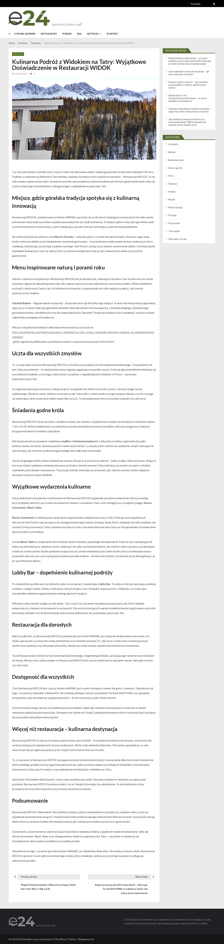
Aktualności (49, 33)
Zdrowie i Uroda (177, 238)
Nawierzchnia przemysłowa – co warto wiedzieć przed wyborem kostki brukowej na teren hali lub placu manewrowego (189, 61)
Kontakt (112, 33)
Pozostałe (174, 223)
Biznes (172, 152)
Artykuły (93, 33)
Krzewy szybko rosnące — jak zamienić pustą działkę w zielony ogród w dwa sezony (188, 85)
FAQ (79, 33)
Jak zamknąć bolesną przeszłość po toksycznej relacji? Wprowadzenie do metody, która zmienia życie (187, 122)
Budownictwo (176, 159)
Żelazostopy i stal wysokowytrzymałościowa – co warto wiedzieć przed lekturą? (187, 98)
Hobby (172, 191)
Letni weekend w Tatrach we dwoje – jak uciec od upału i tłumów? (188, 73)
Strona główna (24, 33)
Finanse (172, 183)
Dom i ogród (175, 167)
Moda (171, 199)
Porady (67, 33)
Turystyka (18, 54)
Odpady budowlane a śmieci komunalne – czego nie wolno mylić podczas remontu (189, 110)
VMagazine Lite (85, 939)
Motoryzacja (175, 207)
